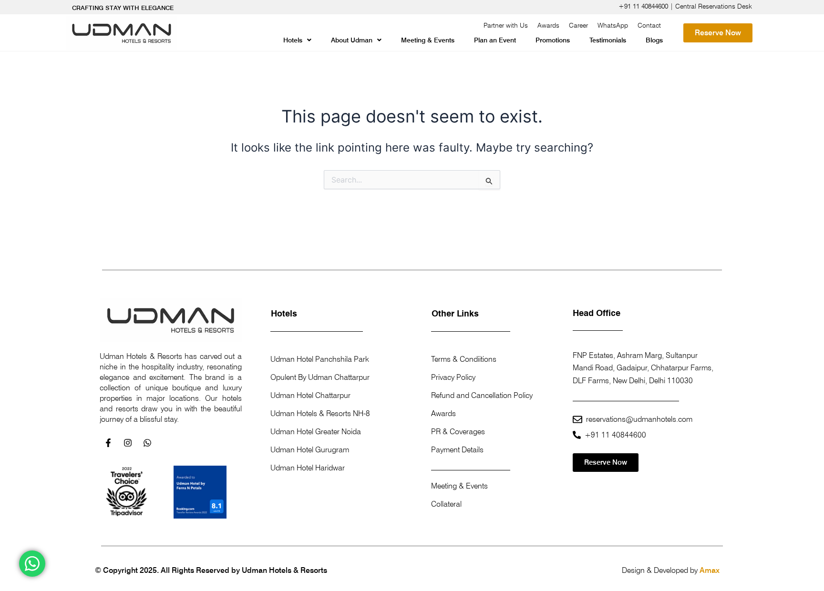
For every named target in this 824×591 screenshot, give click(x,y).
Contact (649, 25)
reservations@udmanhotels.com (639, 419)
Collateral (446, 504)
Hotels (292, 40)
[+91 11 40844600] (577, 435)
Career (578, 25)
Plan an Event (495, 40)
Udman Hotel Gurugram (309, 449)
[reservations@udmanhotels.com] (577, 419)
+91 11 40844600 (615, 434)
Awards (548, 25)
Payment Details (457, 449)
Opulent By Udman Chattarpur (320, 377)
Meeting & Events (427, 40)
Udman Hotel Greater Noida (315, 431)
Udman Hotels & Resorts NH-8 (320, 413)
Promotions (553, 40)
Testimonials (607, 40)
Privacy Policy (453, 377)
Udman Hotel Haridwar (307, 467)
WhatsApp (612, 25)
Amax (710, 570)
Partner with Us (506, 25)
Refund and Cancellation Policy (482, 395)
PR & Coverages (458, 431)
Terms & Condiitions (463, 359)
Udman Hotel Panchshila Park (319, 359)
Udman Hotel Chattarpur (310, 395)
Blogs (654, 40)
